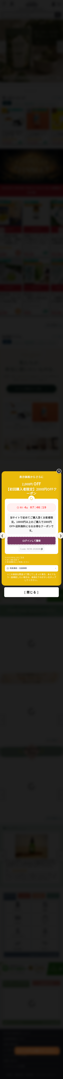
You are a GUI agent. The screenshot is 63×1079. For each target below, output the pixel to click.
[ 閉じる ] (31, 592)
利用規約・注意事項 (18, 568)
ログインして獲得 (31, 540)
